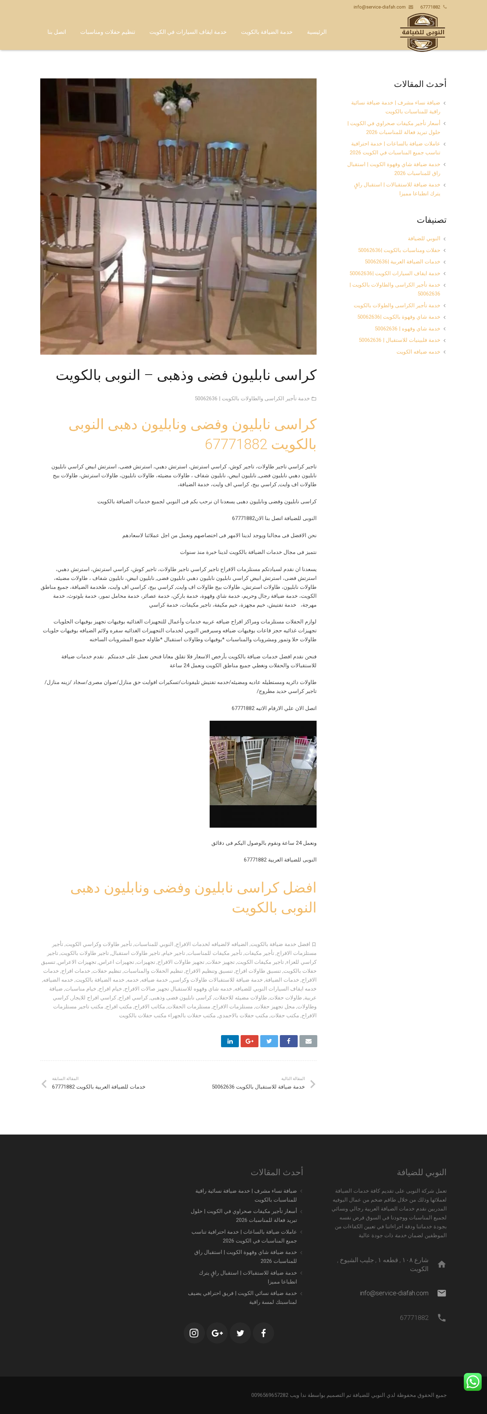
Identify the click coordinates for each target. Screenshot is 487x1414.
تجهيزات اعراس (116, 962)
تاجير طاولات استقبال (135, 953)
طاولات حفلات (286, 997)
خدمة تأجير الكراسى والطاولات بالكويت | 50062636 (252, 398)
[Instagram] (194, 1333)
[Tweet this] (269, 1041)
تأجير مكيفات (259, 953)
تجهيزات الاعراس (77, 962)
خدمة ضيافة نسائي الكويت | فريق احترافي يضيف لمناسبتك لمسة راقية (242, 1297)
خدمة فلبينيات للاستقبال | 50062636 (399, 340)
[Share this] (289, 1041)
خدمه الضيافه (58, 980)
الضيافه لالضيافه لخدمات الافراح (212, 944)
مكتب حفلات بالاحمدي (243, 1015)
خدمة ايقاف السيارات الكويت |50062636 (394, 273)
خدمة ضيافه (154, 980)
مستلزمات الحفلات (189, 1006)
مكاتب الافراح (149, 1006)
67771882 (236, 444)
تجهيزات (146, 962)
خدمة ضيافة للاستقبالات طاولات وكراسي (216, 980)
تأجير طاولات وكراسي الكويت (99, 944)
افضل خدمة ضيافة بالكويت (280, 944)
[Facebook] (263, 1333)
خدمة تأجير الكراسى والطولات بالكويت (397, 305)
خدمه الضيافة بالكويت (100, 980)
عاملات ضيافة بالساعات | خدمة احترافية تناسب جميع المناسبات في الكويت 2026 (395, 148)
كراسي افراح (133, 997)
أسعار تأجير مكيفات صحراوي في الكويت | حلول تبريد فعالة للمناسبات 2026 (393, 127)
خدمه (133, 980)
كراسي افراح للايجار (93, 997)
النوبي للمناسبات (153, 944)
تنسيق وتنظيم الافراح (209, 971)
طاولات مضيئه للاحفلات (240, 997)
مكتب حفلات (285, 1015)
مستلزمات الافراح (233, 1006)
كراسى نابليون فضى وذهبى (181, 997)
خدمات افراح (75, 971)
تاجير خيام (174, 953)
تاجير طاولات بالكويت (85, 953)
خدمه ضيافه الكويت (418, 352)
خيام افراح (110, 989)
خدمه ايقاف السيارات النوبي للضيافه (276, 989)
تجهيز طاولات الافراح (181, 962)
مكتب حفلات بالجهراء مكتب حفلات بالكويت (167, 1015)
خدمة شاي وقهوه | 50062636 (407, 328)
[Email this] (308, 1041)
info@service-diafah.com (380, 7)
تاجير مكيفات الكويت (260, 962)
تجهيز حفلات (221, 962)
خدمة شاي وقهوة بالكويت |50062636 (398, 317)
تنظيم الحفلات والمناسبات (153, 971)
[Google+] (217, 1333)
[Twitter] (240, 1333)
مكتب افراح (119, 1006)
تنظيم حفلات (107, 971)
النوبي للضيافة (424, 238)
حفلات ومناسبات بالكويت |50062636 (399, 250)
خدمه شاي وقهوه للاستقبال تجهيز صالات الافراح (178, 989)
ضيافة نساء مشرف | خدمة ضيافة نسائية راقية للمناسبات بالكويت (395, 107)
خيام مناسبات (80, 989)
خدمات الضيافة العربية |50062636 (402, 261)
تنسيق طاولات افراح (258, 971)
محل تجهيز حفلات (275, 1006)
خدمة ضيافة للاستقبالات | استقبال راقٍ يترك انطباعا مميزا (397, 189)
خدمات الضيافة (282, 980)
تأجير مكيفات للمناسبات (215, 953)
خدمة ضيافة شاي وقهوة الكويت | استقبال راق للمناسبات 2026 (393, 168)
